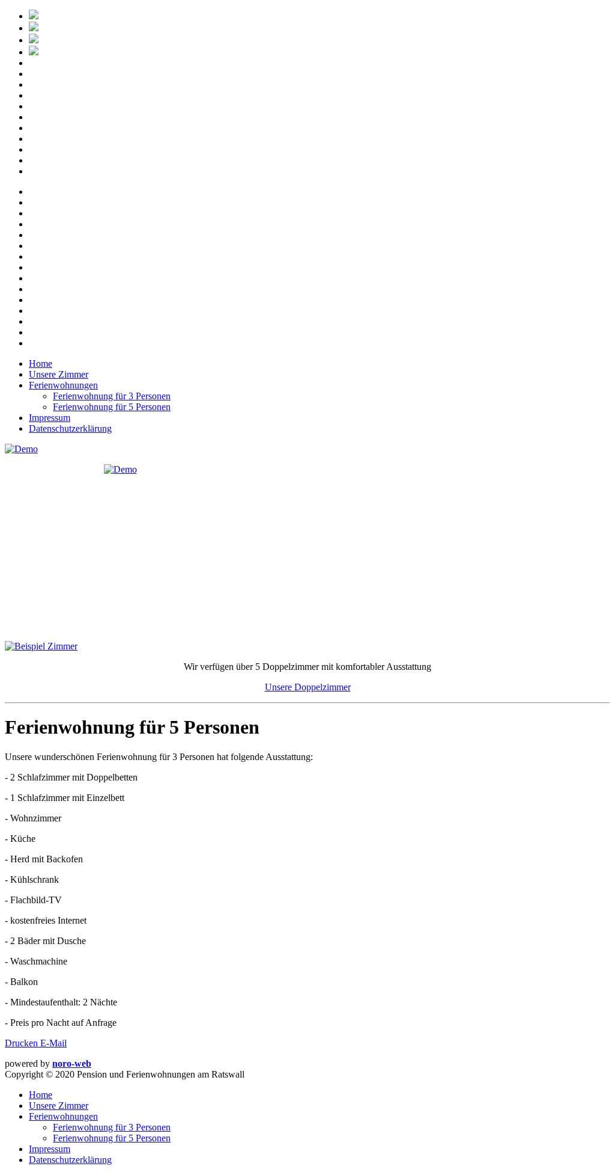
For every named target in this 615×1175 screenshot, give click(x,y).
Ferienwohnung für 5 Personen (112, 407)
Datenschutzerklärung (70, 428)
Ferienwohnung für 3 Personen (112, 396)
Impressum (49, 418)
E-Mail (53, 1043)
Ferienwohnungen (63, 385)
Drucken (22, 1043)
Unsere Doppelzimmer (308, 687)
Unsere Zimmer (58, 374)
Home (40, 363)
